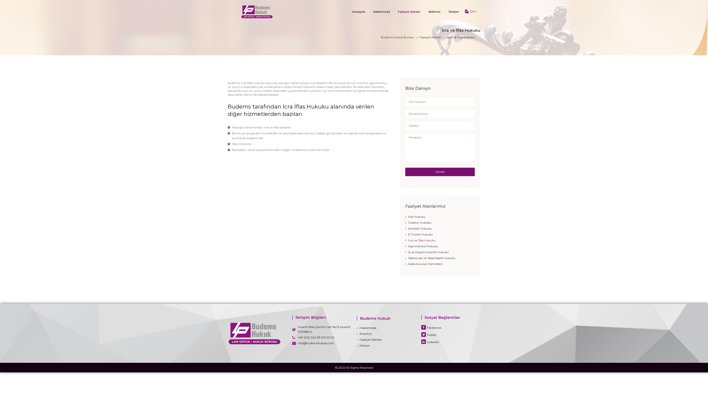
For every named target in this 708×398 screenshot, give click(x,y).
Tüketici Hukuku (419, 222)
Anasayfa (358, 11)
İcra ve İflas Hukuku (421, 240)
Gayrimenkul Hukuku (423, 246)
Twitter (432, 335)
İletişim (454, 11)
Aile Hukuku (416, 217)
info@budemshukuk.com (316, 343)
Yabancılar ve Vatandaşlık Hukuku (431, 258)
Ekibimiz (434, 11)
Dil (471, 11)
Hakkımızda (381, 11)
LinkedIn (433, 342)
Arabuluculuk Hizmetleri (425, 264)
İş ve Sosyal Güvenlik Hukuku (428, 252)
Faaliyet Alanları (409, 11)
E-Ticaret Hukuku (420, 234)
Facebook (434, 327)
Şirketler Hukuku (420, 228)
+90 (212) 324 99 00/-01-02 (316, 337)
